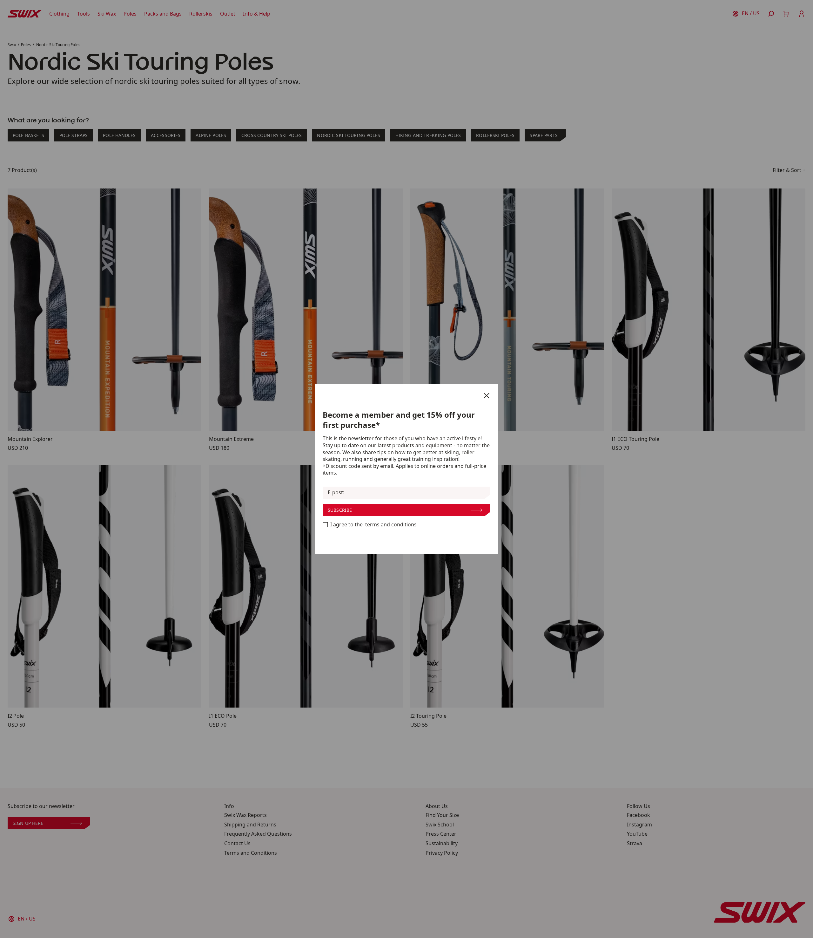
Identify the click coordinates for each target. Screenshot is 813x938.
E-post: (336, 492)
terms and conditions (391, 524)
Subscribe (340, 510)
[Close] (486, 395)
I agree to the (373, 524)
